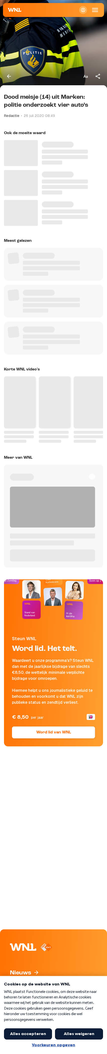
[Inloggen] (83, 10)
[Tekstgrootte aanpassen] (86, 76)
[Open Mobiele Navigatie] (95, 10)
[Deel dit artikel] (98, 76)
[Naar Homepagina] (14, 10)
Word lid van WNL (53, 732)
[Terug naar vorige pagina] (9, 76)
